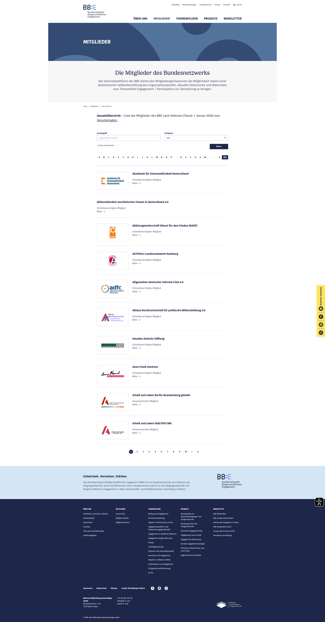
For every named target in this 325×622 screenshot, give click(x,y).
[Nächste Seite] (192, 452)
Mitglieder (162, 18)
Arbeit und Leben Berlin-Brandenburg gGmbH (161, 395)
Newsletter (233, 18)
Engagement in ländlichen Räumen (162, 534)
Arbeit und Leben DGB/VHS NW (152, 423)
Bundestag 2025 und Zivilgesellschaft (189, 525)
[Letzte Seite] (198, 452)
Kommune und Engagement (159, 555)
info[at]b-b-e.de (123, 601)
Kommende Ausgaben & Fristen (226, 522)
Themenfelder (187, 18)
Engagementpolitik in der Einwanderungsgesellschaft (159, 528)
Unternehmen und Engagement (160, 564)
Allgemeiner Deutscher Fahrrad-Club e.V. (158, 282)
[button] (196, 138)
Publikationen (205, 5)
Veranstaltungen (189, 5)
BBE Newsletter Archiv (222, 527)
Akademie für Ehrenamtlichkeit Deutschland (160, 173)
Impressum (87, 588)
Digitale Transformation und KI (160, 522)
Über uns (140, 18)
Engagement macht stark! (191, 535)
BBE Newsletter (219, 514)
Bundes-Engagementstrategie (193, 544)
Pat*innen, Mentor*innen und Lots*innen (192, 549)
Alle (225, 157)
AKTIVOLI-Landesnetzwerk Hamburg (155, 254)
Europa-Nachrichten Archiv (224, 531)
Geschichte (87, 522)
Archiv (150, 573)
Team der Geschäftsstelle (93, 531)
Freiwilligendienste (156, 547)
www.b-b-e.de (122, 604)
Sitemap (114, 588)
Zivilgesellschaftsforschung (159, 568)
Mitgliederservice (123, 522)
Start (85, 106)
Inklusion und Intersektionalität (161, 551)
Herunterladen (107, 120)
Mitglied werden (122, 518)
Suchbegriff (102, 133)
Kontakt (226, 5)
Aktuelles (175, 5)
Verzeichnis (120, 514)
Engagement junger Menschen (160, 538)
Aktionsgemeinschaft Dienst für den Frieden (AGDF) (164, 225)
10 (186, 451)
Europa (151, 542)
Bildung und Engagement (158, 514)
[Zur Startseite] (94, 11)
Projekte (211, 18)
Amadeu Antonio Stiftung (148, 338)
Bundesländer (89, 518)
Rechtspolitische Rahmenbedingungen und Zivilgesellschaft (191, 517)
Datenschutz (101, 588)
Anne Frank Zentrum (145, 367)
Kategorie (169, 133)
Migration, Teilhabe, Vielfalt (159, 560)
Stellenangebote (90, 535)
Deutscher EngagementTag (191, 531)
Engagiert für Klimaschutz (191, 539)
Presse (217, 5)
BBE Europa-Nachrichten (223, 518)
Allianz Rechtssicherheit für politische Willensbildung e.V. (169, 310)
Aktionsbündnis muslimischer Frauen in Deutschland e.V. (133, 202)
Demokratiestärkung (156, 518)
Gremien (86, 527)
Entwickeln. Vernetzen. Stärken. (95, 514)
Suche (239, 5)
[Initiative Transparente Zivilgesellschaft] (229, 604)
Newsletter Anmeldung (222, 535)
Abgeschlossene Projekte (191, 555)
